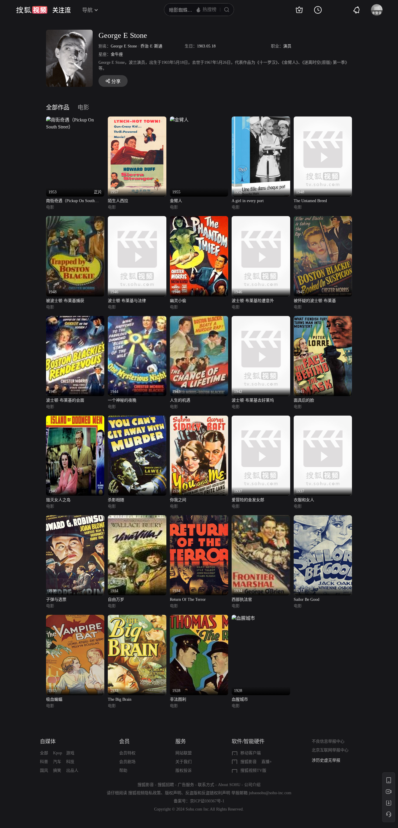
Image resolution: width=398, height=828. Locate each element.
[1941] (323, 319)
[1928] (199, 618)
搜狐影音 (248, 762)
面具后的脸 (304, 400)
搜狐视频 (31, 10)
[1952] (261, 119)
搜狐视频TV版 (253, 770)
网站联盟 (183, 753)
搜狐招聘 (166, 785)
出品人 (72, 770)
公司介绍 (252, 785)
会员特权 (127, 753)
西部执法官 (242, 599)
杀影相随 (116, 500)
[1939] (137, 418)
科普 (44, 762)
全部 (44, 753)
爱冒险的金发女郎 (248, 500)
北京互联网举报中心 (330, 750)
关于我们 (183, 762)
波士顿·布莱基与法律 (127, 301)
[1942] (261, 319)
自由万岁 (116, 599)
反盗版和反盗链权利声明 (207, 793)
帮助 (123, 770)
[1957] (137, 119)
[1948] (323, 119)
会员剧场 (127, 762)
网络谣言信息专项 (328, 760)
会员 (124, 741)
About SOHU (229, 785)
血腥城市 (240, 699)
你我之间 (178, 500)
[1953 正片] (75, 119)
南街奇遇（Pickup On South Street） (70, 201)
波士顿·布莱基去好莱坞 (253, 400)
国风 (44, 770)
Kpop (57, 753)
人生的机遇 (180, 400)
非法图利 (178, 699)
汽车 (57, 762)
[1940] (75, 418)
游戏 (70, 753)
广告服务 (186, 785)
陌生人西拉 (118, 201)
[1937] (261, 418)
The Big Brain (119, 699)
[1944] (137, 319)
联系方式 (206, 785)
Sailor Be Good (306, 599)
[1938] (199, 418)
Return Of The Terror (188, 599)
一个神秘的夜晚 (122, 400)
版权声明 (173, 793)
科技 (70, 762)
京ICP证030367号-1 (207, 801)
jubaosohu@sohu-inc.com (270, 793)
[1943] (199, 319)
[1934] (137, 518)
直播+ (266, 762)
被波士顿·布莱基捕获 (65, 301)
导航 (87, 10)
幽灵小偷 (178, 301)
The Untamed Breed (310, 201)
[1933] (323, 518)
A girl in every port (248, 201)
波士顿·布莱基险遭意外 (253, 301)
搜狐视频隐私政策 (144, 793)
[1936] (75, 518)
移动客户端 (250, 753)
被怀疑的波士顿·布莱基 (315, 301)
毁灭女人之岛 (58, 500)
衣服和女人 (304, 500)
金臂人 (176, 201)
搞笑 (57, 770)
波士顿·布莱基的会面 (65, 400)
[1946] (137, 219)
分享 (116, 81)
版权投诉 (183, 770)
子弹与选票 (56, 599)
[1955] (179, 119)
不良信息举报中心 (328, 741)
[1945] (323, 219)
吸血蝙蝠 (54, 699)
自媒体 (48, 741)
